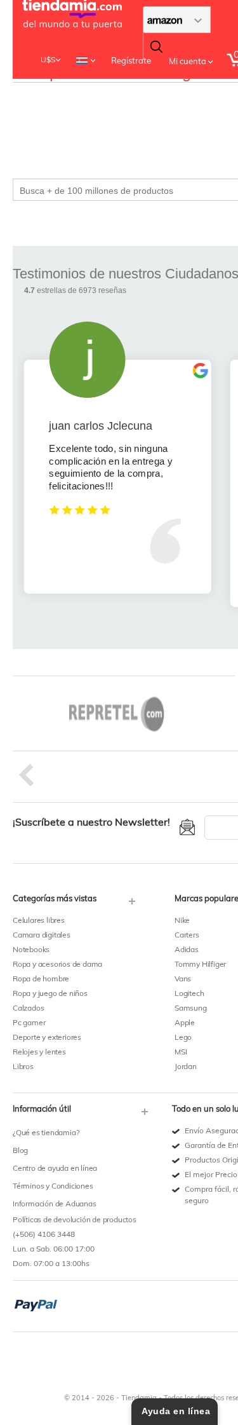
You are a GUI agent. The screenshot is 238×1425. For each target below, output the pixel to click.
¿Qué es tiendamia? (46, 1132)
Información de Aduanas (54, 1203)
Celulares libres (39, 920)
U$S (48, 59)
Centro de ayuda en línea (55, 1168)
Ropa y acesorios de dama (57, 964)
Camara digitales (41, 934)
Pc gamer (29, 1022)
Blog (20, 1150)
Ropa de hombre (41, 978)
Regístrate (131, 60)
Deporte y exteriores (47, 1037)
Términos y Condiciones (53, 1185)
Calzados (28, 1007)
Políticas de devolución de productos (74, 1219)
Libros (23, 1066)
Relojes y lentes (39, 1051)
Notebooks (31, 949)
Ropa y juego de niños (50, 993)
